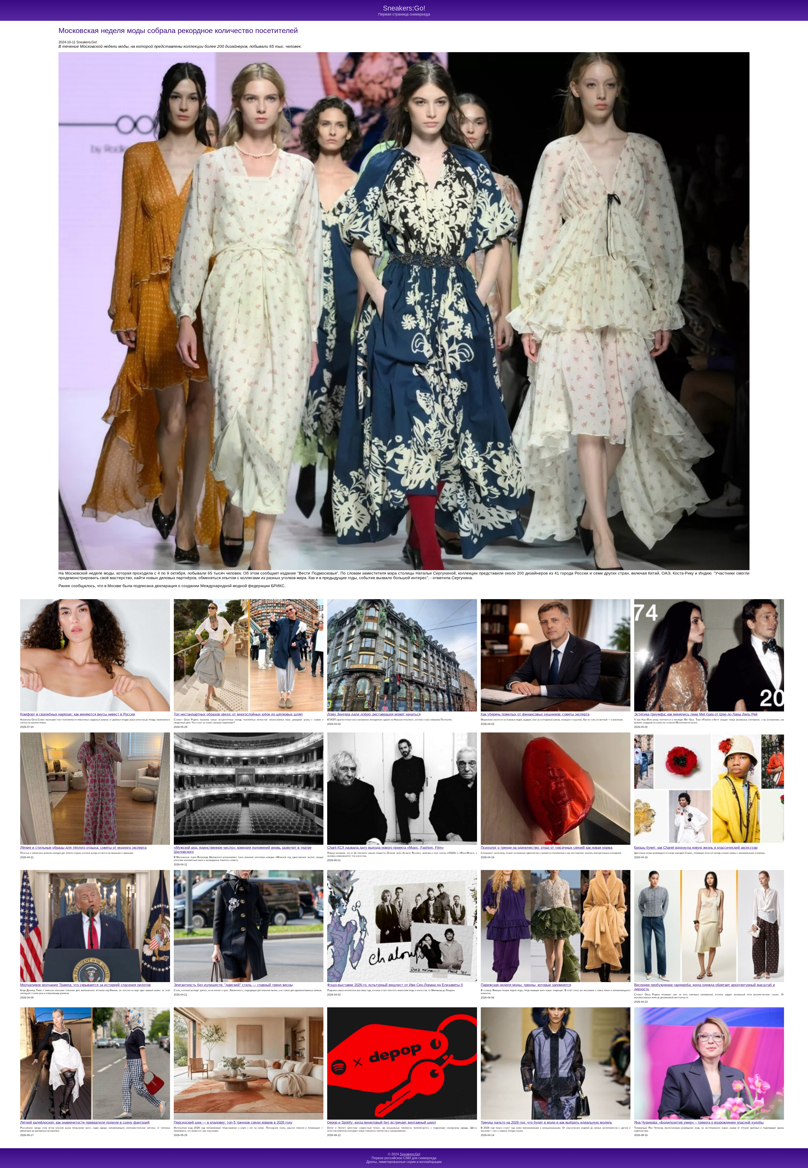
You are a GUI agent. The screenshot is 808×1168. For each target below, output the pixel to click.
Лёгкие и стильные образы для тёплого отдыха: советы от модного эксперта (83, 848)
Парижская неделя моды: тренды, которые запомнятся (526, 985)
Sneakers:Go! (404, 8)
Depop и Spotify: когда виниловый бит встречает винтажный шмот (381, 1122)
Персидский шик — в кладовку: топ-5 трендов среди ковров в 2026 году (233, 1122)
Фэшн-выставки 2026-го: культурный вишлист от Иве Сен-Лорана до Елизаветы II (395, 985)
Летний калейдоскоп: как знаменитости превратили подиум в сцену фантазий (85, 1122)
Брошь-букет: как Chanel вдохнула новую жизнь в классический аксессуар (696, 848)
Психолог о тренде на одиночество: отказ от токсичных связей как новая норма (546, 848)
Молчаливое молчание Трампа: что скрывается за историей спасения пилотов (85, 985)
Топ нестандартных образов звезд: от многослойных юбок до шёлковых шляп (238, 714)
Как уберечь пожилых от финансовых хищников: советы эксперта (535, 714)
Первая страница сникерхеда (404, 14)
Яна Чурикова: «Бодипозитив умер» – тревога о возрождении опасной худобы (699, 1122)
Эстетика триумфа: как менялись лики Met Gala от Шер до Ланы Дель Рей (696, 714)
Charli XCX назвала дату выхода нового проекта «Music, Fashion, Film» (385, 848)
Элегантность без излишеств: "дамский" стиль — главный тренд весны (233, 985)
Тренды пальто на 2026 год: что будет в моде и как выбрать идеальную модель (546, 1122)
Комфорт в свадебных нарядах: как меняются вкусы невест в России (77, 714)
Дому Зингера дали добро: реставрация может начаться (374, 714)
